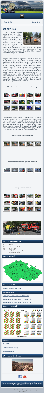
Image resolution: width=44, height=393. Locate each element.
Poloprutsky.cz (22, 391)
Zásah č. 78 (8, 22)
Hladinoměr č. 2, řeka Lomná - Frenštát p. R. (17, 302)
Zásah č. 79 (36, 22)
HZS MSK (6, 343)
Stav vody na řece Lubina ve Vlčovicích (16, 296)
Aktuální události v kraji (10, 347)
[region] (22, 7)
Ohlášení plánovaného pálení (12, 288)
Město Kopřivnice (8, 352)
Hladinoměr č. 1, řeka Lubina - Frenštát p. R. (17, 299)
